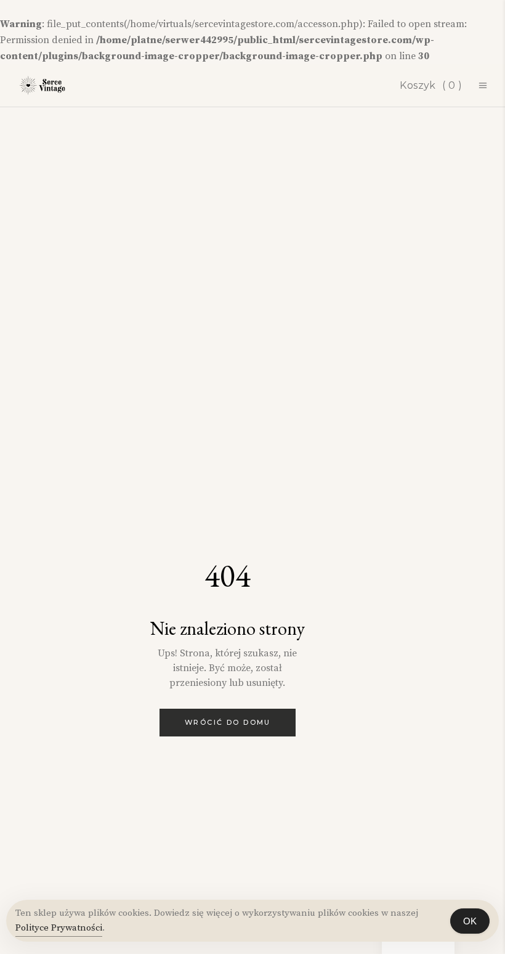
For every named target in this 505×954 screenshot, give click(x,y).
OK (470, 921)
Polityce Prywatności (58, 928)
